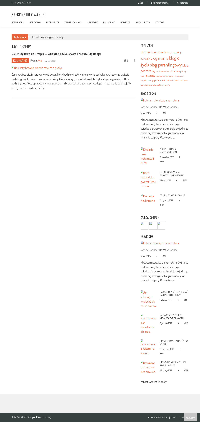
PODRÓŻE (125, 22)
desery (169, 71)
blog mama (159, 58)
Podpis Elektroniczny (39, 417)
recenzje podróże (154, 80)
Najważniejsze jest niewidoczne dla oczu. (172, 317)
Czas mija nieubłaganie (172, 195)
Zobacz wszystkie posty (154, 382)
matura (143, 76)
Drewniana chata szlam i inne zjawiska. (173, 364)
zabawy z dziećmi (158, 85)
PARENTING (35, 22)
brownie (163, 71)
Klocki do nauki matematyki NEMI (168, 150)
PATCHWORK (18, 22)
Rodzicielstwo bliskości (170, 80)
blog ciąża (146, 52)
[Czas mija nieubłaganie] (149, 198)
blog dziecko (160, 52)
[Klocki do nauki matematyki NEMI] (149, 156)
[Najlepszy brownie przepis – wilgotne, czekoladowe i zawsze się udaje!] (73, 67)
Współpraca (182, 3)
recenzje (159, 76)
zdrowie (167, 85)
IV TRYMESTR (52, 22)
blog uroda (156, 71)
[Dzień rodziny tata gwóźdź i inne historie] (149, 179)
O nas (140, 3)
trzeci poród (183, 80)
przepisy (150, 75)
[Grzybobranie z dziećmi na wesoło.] (149, 347)
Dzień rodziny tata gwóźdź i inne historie (172, 174)
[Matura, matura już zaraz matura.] (164, 100)
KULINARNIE (109, 22)
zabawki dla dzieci (146, 85)
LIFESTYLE (93, 22)
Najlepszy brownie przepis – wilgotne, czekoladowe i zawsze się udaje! (56, 53)
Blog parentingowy (160, 3)
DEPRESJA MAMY (73, 22)
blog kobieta (172, 53)
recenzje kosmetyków (170, 76)
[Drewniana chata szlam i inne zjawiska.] (149, 367)
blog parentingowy (166, 65)
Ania (40, 60)
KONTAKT (159, 22)
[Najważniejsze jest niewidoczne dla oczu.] (149, 323)
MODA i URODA (143, 22)
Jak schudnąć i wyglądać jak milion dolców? (174, 293)
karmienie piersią (178, 71)
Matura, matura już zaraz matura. (159, 107)
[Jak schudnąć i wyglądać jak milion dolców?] (149, 299)
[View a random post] (184, 23)
